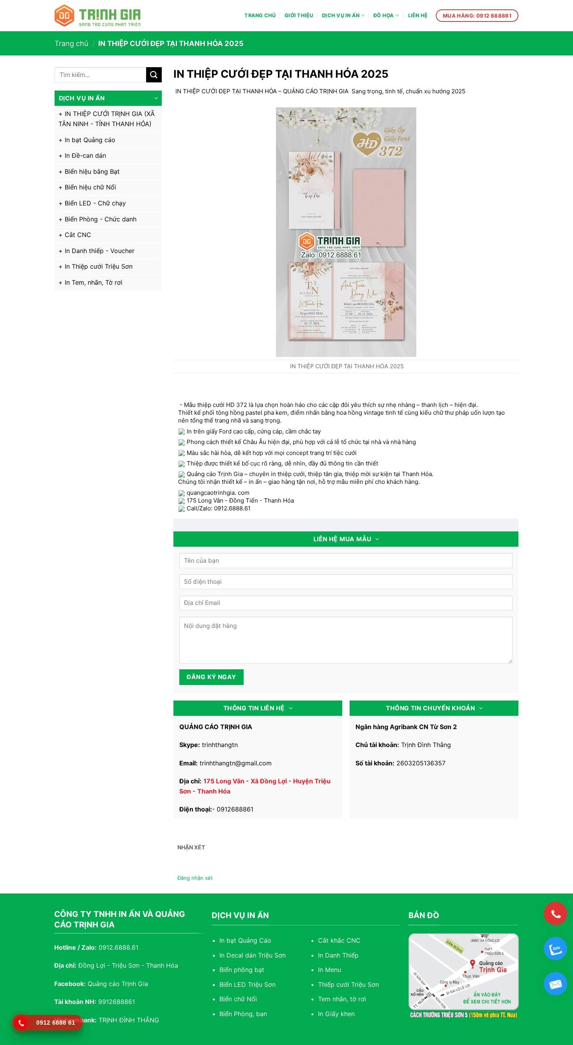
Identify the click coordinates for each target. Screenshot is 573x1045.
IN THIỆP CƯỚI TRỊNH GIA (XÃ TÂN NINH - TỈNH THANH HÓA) (106, 119)
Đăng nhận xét (195, 878)
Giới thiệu (299, 15)
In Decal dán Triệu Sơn (252, 955)
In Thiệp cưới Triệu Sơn (99, 266)
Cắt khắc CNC (339, 940)
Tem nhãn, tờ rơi (342, 999)
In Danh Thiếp (338, 955)
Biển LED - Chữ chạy (95, 203)
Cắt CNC (78, 235)
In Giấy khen (336, 1014)
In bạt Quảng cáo (90, 140)
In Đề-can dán (85, 155)
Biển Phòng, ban (243, 1014)
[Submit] (154, 74)
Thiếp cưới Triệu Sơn (348, 984)
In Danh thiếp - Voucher (99, 251)
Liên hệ (418, 15)
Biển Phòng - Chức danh (100, 219)
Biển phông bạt (241, 970)
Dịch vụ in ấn (340, 15)
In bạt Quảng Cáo (245, 940)
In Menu (329, 970)
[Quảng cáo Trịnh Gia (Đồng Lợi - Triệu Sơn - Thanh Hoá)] (97, 16)
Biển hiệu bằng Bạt (92, 171)
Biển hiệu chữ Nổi (90, 187)
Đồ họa (383, 15)
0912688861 (235, 809)
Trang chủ (260, 15)
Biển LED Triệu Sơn (247, 984)
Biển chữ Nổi (238, 999)
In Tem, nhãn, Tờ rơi (93, 282)
